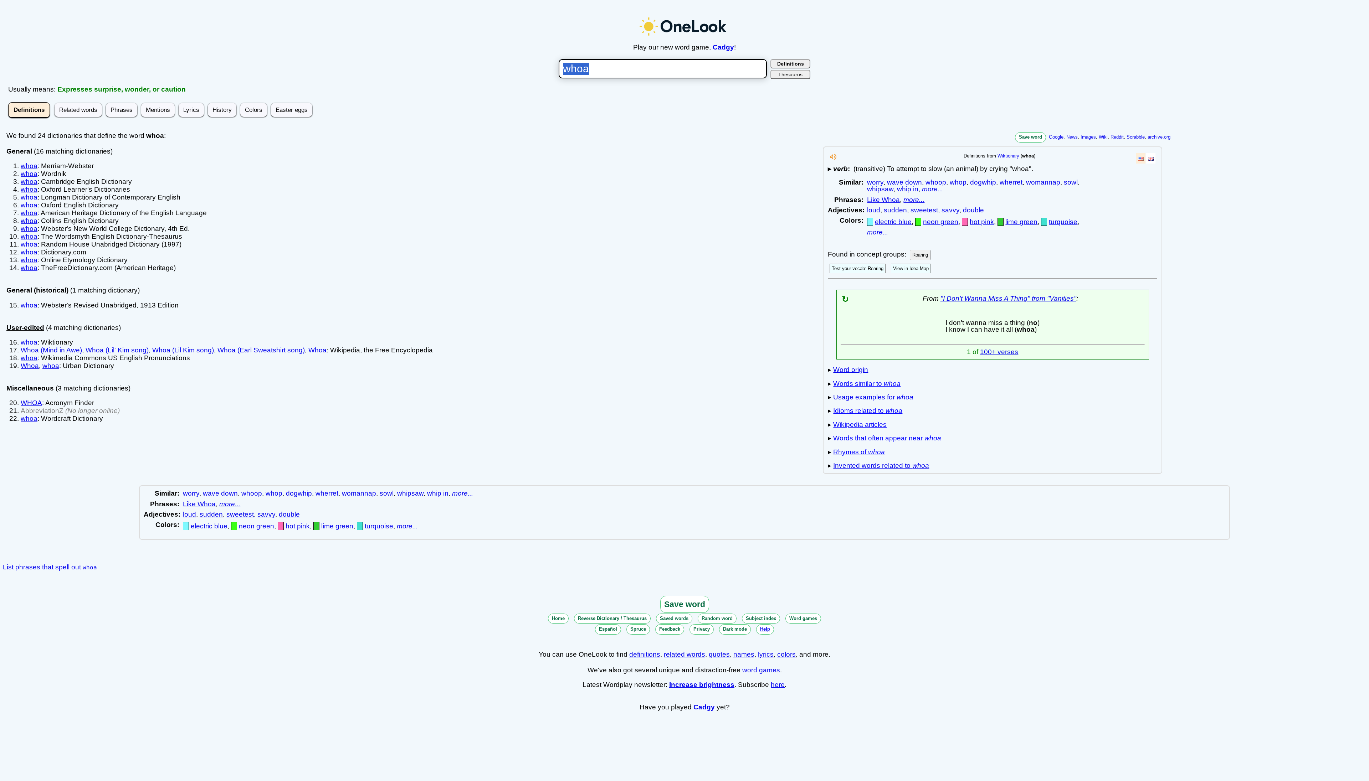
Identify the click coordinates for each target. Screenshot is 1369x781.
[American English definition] (1141, 158)
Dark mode (735, 629)
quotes (719, 654)
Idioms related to (867, 410)
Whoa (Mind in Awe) (51, 350)
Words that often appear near (887, 438)
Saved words (674, 618)
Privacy (701, 629)
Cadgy (723, 47)
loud (873, 210)
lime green (1021, 222)
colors (786, 654)
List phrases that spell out (50, 567)
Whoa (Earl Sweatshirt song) (261, 350)
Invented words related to (881, 465)
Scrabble (1136, 137)
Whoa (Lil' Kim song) (117, 350)
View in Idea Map (911, 268)
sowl (1071, 182)
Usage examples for (873, 397)
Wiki (1103, 137)
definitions (644, 654)
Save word (1030, 137)
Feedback (669, 629)
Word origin (850, 369)
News (1072, 137)
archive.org (1159, 137)
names (743, 654)
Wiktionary (1008, 156)
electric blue (893, 222)
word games (761, 670)
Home (558, 618)
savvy (950, 210)
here (778, 684)
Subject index (761, 618)
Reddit (1117, 137)
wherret (1011, 182)
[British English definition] (1151, 158)
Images (1088, 137)
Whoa (317, 350)
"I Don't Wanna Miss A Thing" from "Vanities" (1008, 298)
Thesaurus (790, 74)
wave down (904, 182)
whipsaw (880, 189)
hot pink (982, 222)
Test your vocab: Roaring (857, 268)
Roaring (920, 255)
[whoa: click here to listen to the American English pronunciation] (833, 158)
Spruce (638, 629)
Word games (803, 618)
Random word (717, 618)
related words (684, 654)
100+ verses (999, 352)
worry (875, 182)
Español (608, 629)
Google (1056, 137)
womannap (1043, 182)
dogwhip (983, 182)
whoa (29, 166)
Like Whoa (883, 199)
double (973, 210)
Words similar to (867, 383)
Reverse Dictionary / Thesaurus (612, 618)
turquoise (1063, 222)
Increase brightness (701, 684)
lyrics (766, 654)
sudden (895, 210)
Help (765, 629)
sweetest (924, 210)
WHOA (31, 403)
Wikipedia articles (860, 424)
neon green (940, 222)
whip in (907, 189)
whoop (936, 182)
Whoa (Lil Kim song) (183, 350)
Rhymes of (859, 452)
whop (958, 182)
